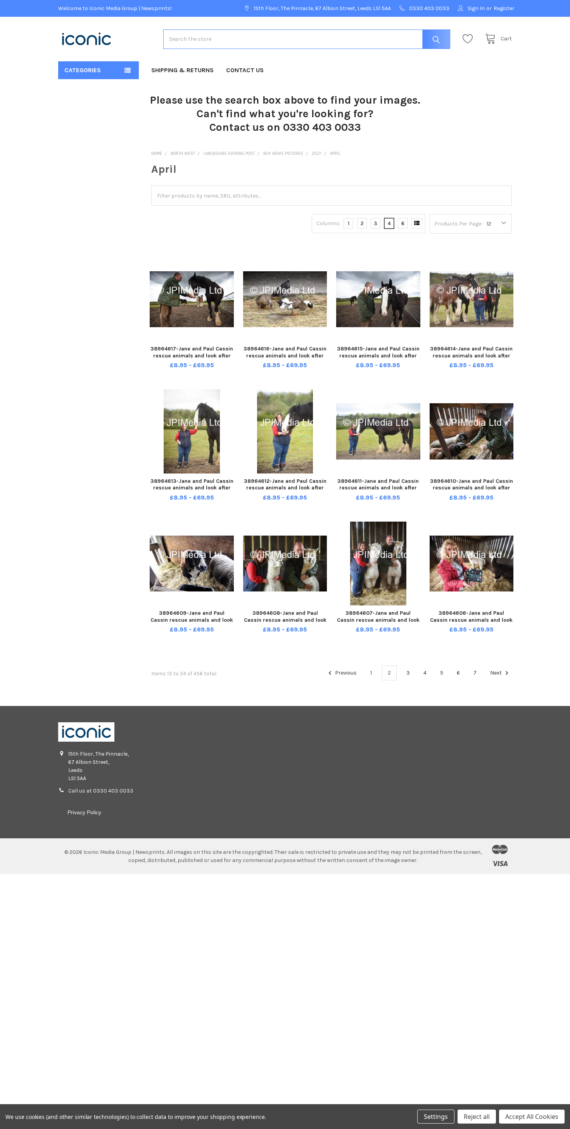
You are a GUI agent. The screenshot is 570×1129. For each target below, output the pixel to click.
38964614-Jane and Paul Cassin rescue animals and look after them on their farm (471, 355)
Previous (345, 672)
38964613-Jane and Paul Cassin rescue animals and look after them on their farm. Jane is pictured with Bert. (191, 491)
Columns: (328, 223)
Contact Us (245, 70)
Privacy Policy (84, 812)
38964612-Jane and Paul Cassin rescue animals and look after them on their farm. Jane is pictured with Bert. (285, 491)
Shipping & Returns (182, 70)
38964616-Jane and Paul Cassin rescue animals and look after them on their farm (285, 355)
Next (496, 672)
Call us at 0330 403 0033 (100, 790)
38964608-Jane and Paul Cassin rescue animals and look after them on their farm (285, 620)
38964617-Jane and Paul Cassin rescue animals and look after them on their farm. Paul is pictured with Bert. (191, 359)
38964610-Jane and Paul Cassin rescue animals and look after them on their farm (471, 488)
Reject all (477, 1116)
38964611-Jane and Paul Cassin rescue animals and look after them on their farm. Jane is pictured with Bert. (378, 491)
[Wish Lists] (469, 39)
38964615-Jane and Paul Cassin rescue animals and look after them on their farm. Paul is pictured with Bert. (378, 359)
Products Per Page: (458, 223)
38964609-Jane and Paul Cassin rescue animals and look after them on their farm (191, 620)
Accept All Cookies (531, 1116)
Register (504, 8)
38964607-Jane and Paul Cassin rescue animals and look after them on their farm (378, 620)
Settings (436, 1116)
